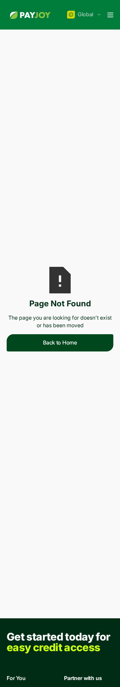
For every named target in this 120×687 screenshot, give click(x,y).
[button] (84, 15)
